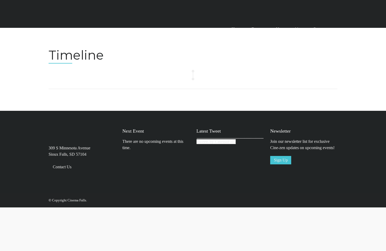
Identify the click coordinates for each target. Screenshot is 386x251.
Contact (319, 29)
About (299, 29)
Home (237, 29)
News (281, 29)
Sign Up (281, 160)
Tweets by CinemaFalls (216, 141)
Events (257, 29)
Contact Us (62, 167)
